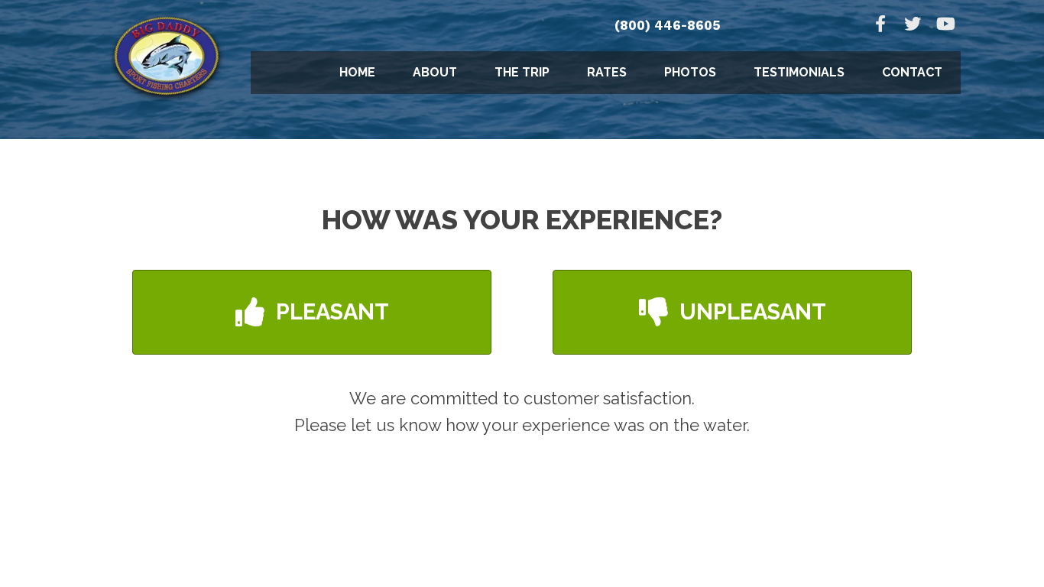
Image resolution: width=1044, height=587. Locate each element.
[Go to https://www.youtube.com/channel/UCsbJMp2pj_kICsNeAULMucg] (944, 25)
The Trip (522, 72)
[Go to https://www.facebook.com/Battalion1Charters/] (880, 25)
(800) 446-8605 (667, 25)
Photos (690, 72)
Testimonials (799, 72)
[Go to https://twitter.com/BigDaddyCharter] (912, 25)
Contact (912, 72)
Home (357, 72)
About (435, 72)
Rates (607, 72)
